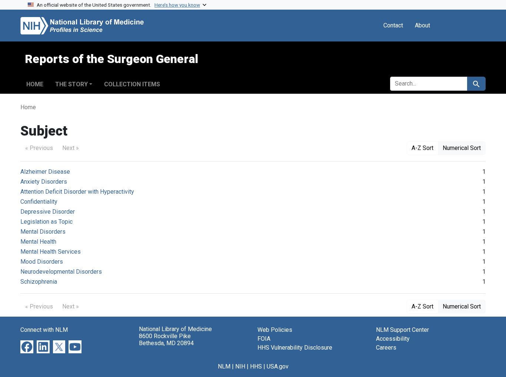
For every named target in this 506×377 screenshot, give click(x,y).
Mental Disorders (43, 231)
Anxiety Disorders (43, 181)
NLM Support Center (402, 329)
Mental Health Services (50, 251)
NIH (240, 366)
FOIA (263, 338)
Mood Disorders (41, 261)
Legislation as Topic (46, 221)
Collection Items (132, 84)
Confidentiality (38, 201)
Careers (386, 347)
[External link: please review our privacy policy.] (26, 346)
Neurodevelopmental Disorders (61, 271)
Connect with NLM (44, 329)
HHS (256, 366)
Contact (393, 25)
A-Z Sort (422, 147)
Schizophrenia (38, 281)
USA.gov (278, 366)
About (422, 25)
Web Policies (274, 329)
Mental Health (38, 241)
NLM (224, 366)
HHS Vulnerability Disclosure (294, 347)
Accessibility (393, 338)
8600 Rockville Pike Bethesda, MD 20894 (166, 340)
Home (34, 84)
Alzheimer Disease (45, 171)
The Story (71, 84)
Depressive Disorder (47, 211)
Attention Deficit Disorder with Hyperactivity (77, 191)
